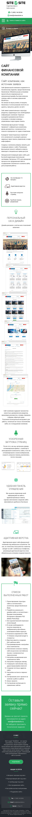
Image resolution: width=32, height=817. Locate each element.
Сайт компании (9, 411)
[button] (3, 20)
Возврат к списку (12, 28)
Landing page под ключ (16, 782)
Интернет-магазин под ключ (16, 775)
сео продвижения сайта (16, 161)
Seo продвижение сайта (16, 785)
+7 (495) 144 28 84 (16, 12)
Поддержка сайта (16, 791)
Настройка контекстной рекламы (16, 788)
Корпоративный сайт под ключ (16, 778)
